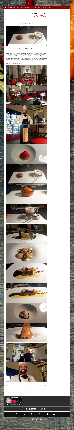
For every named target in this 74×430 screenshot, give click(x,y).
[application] (14, 401)
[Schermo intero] (21, 404)
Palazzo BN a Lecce (27, 48)
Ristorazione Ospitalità (25, 7)
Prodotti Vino (33, 7)
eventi (18, 7)
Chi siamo (9, 7)
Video (46, 7)
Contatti (49, 7)
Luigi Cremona (28, 50)
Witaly (14, 7)
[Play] (7, 404)
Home (5, 7)
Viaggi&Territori (41, 7)
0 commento (17, 385)
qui (47, 409)
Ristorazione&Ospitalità (27, 46)
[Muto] (19, 404)
